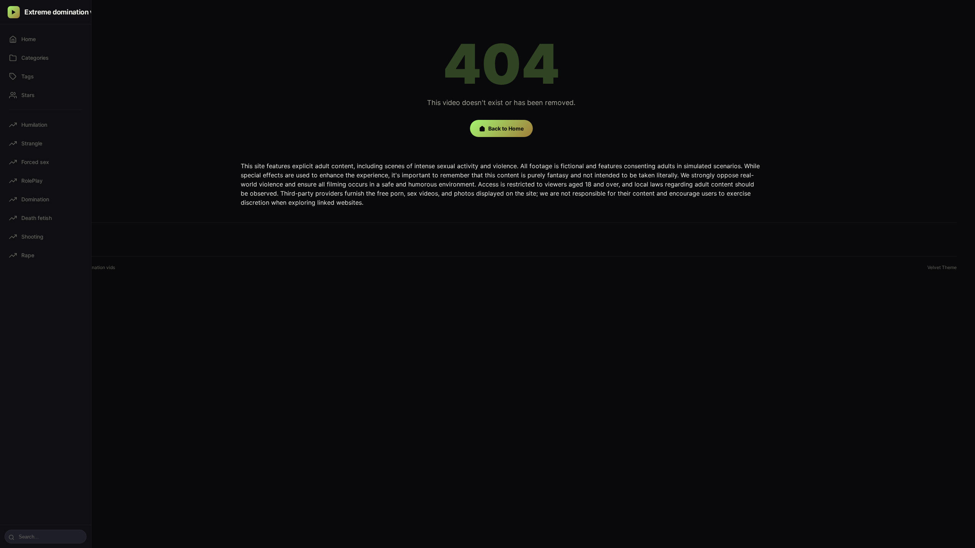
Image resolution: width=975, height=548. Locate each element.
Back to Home (506, 128)
